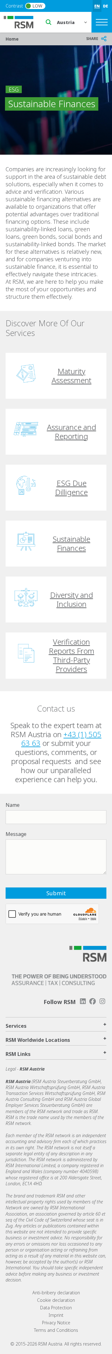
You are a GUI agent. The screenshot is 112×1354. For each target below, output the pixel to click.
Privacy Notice (56, 1323)
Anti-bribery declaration (56, 1293)
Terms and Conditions (56, 1330)
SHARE (92, 38)
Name (13, 805)
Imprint (56, 1315)
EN (97, 6)
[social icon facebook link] (93, 1001)
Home (12, 39)
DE (105, 6)
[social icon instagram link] (102, 1001)
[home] (22, 21)
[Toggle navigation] (101, 22)
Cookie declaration (56, 1300)
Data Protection (56, 1308)
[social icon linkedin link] (83, 1001)
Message (16, 834)
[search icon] (48, 22)
